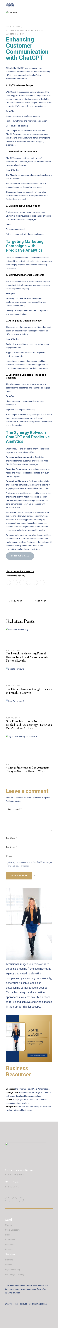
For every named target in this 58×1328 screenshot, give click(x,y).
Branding (9, 1260)
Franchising (37, 30)
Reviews (9, 1249)
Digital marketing (14, 571)
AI (7, 30)
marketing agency (16, 575)
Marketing (29, 571)
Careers (8, 1225)
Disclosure (10, 1244)
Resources (10, 1239)
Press (7, 1235)
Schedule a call (20, 556)
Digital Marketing (12, 1269)
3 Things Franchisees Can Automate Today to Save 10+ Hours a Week (28, 769)
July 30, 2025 (13, 650)
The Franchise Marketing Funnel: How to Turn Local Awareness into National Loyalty (27, 657)
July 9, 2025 (12, 764)
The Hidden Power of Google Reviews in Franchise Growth (29, 690)
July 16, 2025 (13, 718)
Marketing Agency (15, 34)
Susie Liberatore (12, 1230)
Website (8, 1264)
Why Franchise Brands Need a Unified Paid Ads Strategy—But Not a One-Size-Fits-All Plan (29, 724)
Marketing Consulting (14, 1274)
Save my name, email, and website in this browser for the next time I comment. (30, 864)
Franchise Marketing (19, 30)
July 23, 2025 (13, 686)
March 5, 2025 (13, 27)
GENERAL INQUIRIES (14, 1175)
